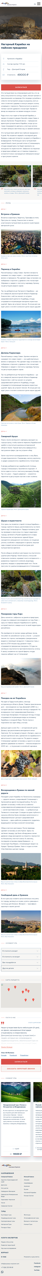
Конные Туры (28, 1224)
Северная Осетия (6, 1206)
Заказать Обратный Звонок (21, 1069)
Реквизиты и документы (31, 1257)
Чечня (3, 1203)
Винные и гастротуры (31, 1221)
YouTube (37, 1270)
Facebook (13, 1055)
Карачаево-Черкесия (8, 1199)
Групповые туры (6, 1215)
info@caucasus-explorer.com (10, 1264)
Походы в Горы (6, 1227)
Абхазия (26, 1180)
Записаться (21, 87)
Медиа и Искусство (7, 1242)
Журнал (4, 1253)
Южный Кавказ (29, 1177)
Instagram (37, 1266)
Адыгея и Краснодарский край (9, 1181)
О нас (3, 1257)
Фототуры (27, 1215)
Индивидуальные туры (8, 1218)
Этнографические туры (31, 1218)
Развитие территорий (8, 1245)
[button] (9, 990)
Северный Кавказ (7, 1177)
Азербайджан (28, 1183)
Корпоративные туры (8, 1221)
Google (3, 1055)
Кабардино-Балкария (8, 1191)
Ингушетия (4, 1188)
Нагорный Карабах (30, 1192)
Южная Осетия (28, 1196)
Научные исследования (8, 1248)
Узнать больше (6, 1047)
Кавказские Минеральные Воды (9, 1195)
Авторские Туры (6, 1224)
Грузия (26, 1189)
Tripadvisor (24, 1055)
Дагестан (4, 1185)
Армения (27, 1186)
